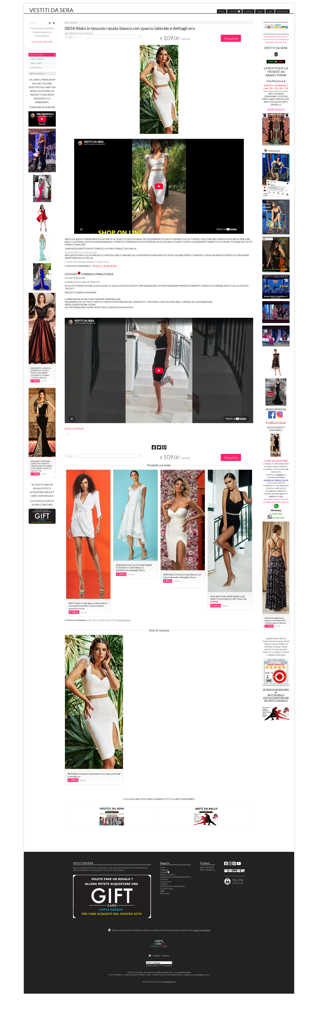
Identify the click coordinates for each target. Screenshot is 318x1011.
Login (270, 11)
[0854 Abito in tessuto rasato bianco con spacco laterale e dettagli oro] (159, 89)
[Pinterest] (234, 864)
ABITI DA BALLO (37, 73)
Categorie (164, 870)
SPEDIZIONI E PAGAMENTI (172, 886)
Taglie (260, 11)
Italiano (165, 955)
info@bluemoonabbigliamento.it (196, 975)
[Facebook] (226, 864)
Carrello (233, 11)
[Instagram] (230, 864)
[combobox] (103, 36)
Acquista (231, 38)
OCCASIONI (36, 67)
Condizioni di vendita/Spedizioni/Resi (175, 877)
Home (222, 11)
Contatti (248, 11)
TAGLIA (279, 475)
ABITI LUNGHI (37, 59)
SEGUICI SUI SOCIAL (276, 409)
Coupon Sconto (166, 888)
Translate (167, 965)
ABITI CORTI (36, 63)
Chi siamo (164, 879)
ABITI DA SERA (71, 23)
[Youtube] (239, 864)
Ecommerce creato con (159, 981)
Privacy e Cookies (167, 874)
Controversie (165, 881)
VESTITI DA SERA (51, 10)
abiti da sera (124, 620)
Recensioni (282, 11)
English (156, 955)
